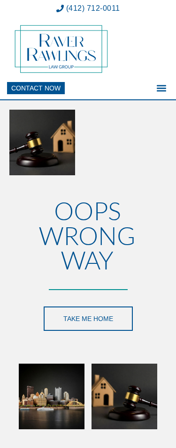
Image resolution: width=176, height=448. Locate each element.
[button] (161, 88)
